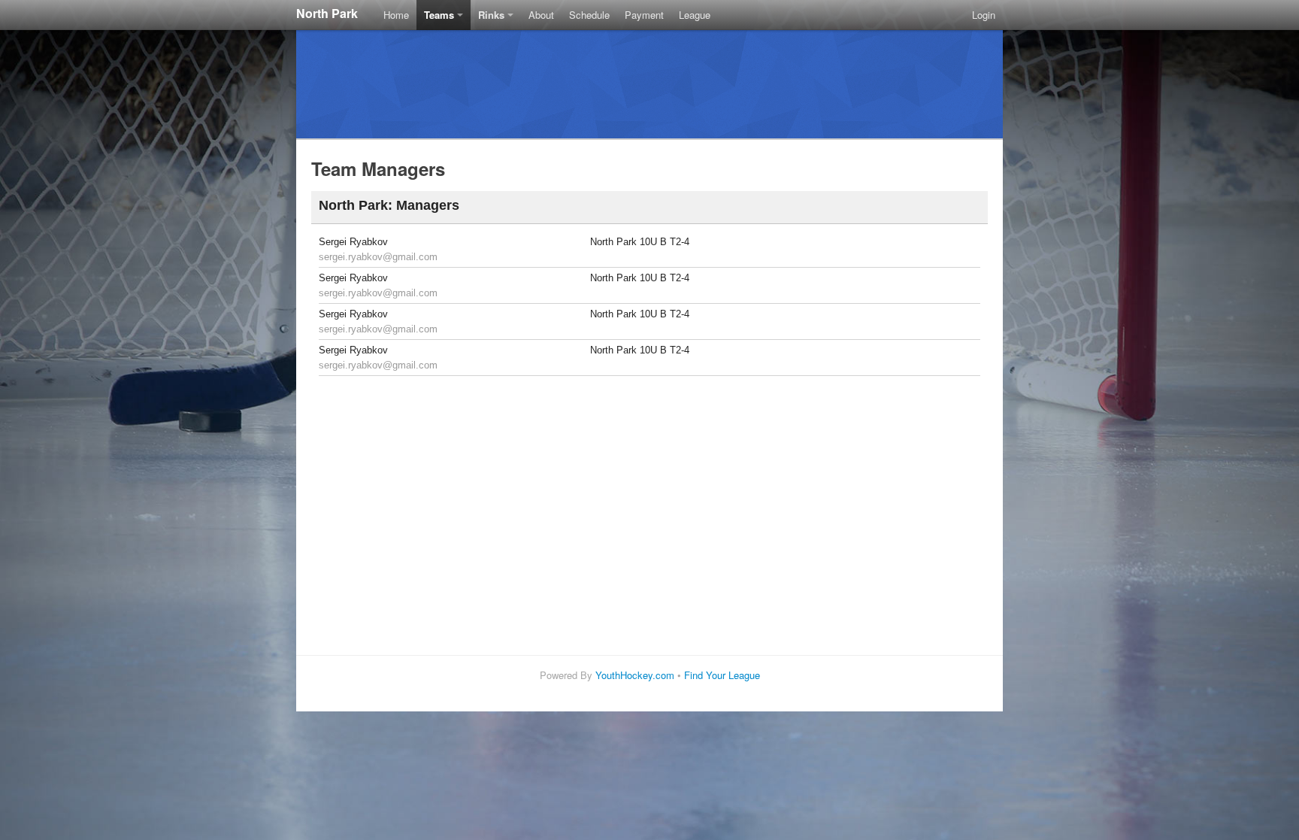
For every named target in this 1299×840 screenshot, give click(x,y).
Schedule (589, 15)
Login (983, 15)
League (694, 15)
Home (396, 15)
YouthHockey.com (634, 675)
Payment (644, 15)
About (541, 15)
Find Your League (722, 675)
